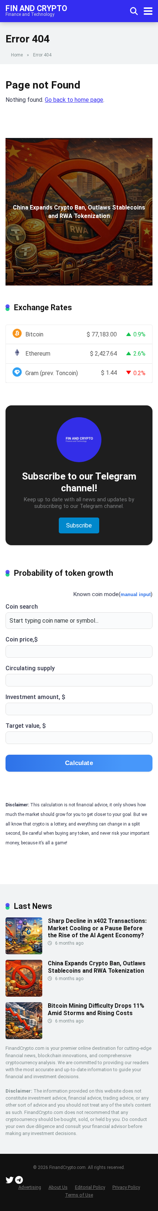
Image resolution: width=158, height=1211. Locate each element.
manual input (136, 594)
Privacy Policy (126, 1187)
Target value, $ (26, 725)
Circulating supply (30, 668)
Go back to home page (74, 99)
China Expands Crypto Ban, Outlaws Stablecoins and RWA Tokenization (97, 967)
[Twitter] (10, 1180)
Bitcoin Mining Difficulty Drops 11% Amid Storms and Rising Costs (96, 1009)
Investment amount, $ (35, 696)
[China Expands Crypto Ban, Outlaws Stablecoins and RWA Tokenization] (24, 994)
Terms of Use (79, 1195)
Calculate (79, 763)
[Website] (19, 1180)
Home (17, 55)
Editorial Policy (90, 1187)
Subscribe (79, 525)
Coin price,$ (22, 639)
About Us (58, 1187)
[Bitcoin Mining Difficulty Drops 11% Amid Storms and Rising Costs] (24, 1037)
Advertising (29, 1187)
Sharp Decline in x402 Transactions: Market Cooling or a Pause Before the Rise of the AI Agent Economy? (97, 927)
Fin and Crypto (36, 8)
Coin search (22, 606)
